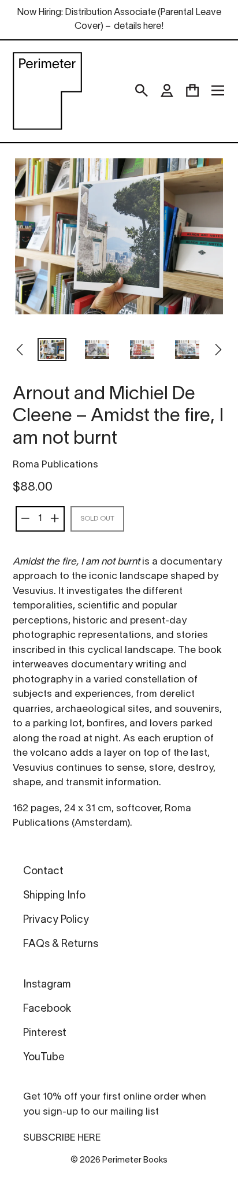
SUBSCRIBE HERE (62, 1138)
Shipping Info (54, 896)
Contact (43, 872)
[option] (52, 350)
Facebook (47, 1009)
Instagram (46, 985)
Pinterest (44, 1033)
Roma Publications (55, 465)
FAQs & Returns (60, 944)
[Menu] (217, 90)
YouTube (44, 1058)
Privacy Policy (56, 920)
